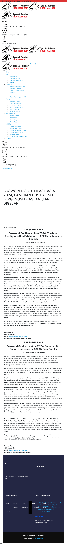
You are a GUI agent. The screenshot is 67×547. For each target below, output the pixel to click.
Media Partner (14, 116)
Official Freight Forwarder (18, 130)
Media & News (10, 113)
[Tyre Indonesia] (15, 6)
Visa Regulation (15, 134)
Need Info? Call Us (8, 26)
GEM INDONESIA (38, 539)
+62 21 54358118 (44, 511)
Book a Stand (7, 168)
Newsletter (13, 118)
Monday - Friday (7, 35)
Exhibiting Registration (17, 86)
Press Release (14, 122)
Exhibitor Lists (15, 101)
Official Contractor (16, 128)
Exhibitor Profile (15, 88)
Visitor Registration (16, 107)
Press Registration (16, 120)
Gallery (12, 93)
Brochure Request (15, 505)
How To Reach (15, 111)
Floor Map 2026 (15, 103)
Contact (8, 138)
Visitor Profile (14, 109)
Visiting (8, 99)
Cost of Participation (17, 91)
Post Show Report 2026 (18, 97)
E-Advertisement (15, 105)
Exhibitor (9, 124)
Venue (12, 95)
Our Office (5, 43)
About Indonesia (15, 126)
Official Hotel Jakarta (17, 132)
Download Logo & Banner (18, 136)
